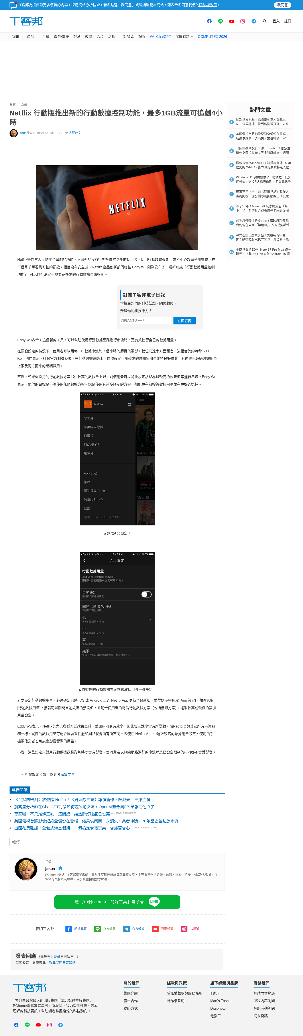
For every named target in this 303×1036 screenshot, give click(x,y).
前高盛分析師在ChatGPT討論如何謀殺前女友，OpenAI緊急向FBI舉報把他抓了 (84, 807)
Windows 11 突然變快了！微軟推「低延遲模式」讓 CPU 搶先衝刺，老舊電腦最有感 (263, 182)
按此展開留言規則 (62, 962)
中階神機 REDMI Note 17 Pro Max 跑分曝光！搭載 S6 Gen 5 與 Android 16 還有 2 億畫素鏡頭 (263, 254)
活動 (111, 37)
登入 (276, 21)
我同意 (282, 5)
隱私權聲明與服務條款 (184, 993)
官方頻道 (138, 929)
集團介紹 (131, 993)
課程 (142, 37)
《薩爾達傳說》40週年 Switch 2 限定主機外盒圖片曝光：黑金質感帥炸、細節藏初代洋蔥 (263, 152)
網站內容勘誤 (264, 993)
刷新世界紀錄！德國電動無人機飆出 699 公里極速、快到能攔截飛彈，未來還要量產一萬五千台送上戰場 (262, 124)
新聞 (15, 37)
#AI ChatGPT (160, 37)
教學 (88, 37)
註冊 (287, 21)
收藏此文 (75, 133)
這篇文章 (68, 775)
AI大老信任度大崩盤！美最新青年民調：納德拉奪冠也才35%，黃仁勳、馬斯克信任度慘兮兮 (262, 239)
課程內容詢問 (264, 1001)
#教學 (16, 842)
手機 (45, 37)
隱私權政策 (208, 5)
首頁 (13, 104)
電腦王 (215, 1016)
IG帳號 (194, 929)
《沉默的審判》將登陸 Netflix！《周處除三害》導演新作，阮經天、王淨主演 (82, 800)
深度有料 (182, 37)
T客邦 (215, 993)
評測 (77, 37)
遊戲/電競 (61, 37)
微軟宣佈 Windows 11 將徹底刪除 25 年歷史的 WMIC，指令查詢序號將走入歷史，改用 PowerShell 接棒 (263, 167)
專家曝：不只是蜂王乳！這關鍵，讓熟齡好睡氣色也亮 (62, 814)
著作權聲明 (176, 1001)
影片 (100, 37)
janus (22, 133)
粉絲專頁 (80, 929)
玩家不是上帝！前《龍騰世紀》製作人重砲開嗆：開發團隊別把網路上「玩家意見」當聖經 (262, 196)
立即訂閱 (184, 321)
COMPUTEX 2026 (212, 37)
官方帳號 (109, 929)
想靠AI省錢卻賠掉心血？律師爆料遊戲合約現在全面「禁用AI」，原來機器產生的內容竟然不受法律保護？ (263, 225)
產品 (30, 37)
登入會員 (53, 956)
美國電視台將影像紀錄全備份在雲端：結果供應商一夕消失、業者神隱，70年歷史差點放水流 (96, 821)
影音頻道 (167, 929)
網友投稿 (261, 1016)
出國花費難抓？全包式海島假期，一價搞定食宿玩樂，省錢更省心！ (74, 828)
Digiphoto (218, 1008)
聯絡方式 (131, 1008)
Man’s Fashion (222, 1001)
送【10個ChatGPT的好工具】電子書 (109, 902)
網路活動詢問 (264, 1008)
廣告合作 (131, 1001)
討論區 (128, 37)
